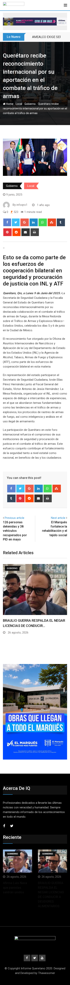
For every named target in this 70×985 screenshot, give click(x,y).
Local (19, 103)
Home (9, 103)
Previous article (14, 518)
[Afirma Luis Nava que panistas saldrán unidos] (17, 861)
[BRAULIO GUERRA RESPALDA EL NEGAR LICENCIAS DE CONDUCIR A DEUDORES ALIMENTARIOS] (52, 861)
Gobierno (30, 103)
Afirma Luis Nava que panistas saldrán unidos (15, 887)
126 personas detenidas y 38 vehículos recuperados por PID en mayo (15, 530)
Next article (58, 518)
